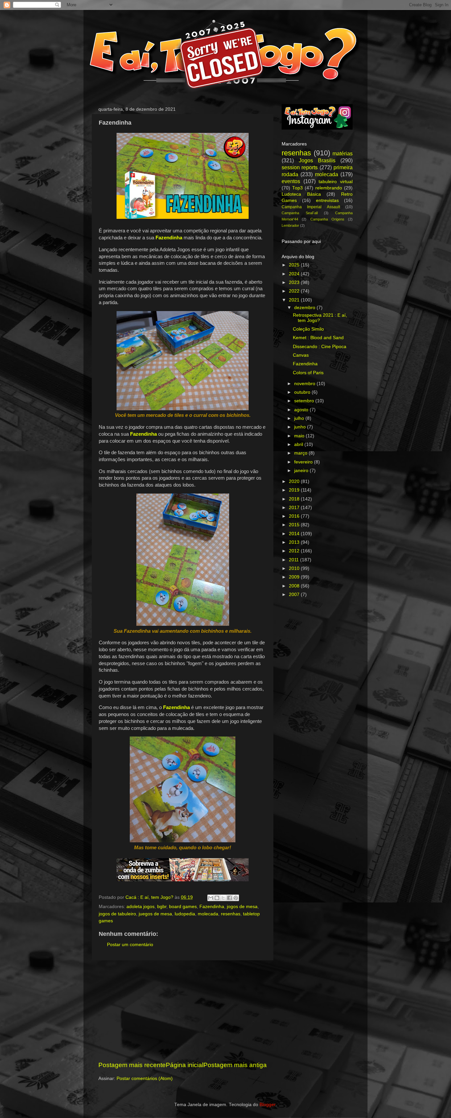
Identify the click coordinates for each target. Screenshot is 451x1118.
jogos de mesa (242, 906)
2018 (295, 499)
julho (299, 418)
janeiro (302, 470)
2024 (295, 273)
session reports (300, 167)
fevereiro (304, 461)
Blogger (267, 1104)
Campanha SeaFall (300, 213)
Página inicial (184, 1064)
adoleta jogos (140, 906)
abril (299, 444)
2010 (295, 568)
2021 (295, 300)
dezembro (305, 307)
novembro (305, 383)
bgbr (161, 906)
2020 (295, 481)
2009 (295, 577)
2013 (295, 542)
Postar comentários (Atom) (145, 1078)
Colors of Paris (308, 372)
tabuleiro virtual (336, 181)
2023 (295, 282)
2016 (295, 516)
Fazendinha (211, 906)
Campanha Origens (327, 219)
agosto (302, 409)
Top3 (297, 187)
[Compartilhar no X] (223, 898)
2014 (295, 533)
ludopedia (185, 913)
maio (300, 435)
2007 (295, 594)
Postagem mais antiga (235, 1064)
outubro (303, 392)
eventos (291, 181)
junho (300, 426)
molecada (208, 913)
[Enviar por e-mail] (210, 898)
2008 (295, 585)
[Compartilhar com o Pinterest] (235, 898)
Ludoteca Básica (301, 194)
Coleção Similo (308, 329)
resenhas (230, 913)
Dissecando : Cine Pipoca (319, 346)
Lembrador (290, 225)
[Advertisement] (182, 1010)
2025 (295, 264)
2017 (295, 507)
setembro (304, 400)
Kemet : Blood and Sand (318, 337)
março (301, 453)
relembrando (328, 187)
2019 (295, 490)
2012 (295, 550)
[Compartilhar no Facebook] (229, 898)
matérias (342, 153)
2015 (295, 524)
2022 (295, 291)
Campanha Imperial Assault (311, 207)
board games (183, 906)
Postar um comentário (130, 944)
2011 (294, 559)
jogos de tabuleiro (117, 913)
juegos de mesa (155, 913)
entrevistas (327, 200)
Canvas (301, 355)
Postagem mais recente (132, 1064)
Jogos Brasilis (317, 160)
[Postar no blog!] (217, 898)
